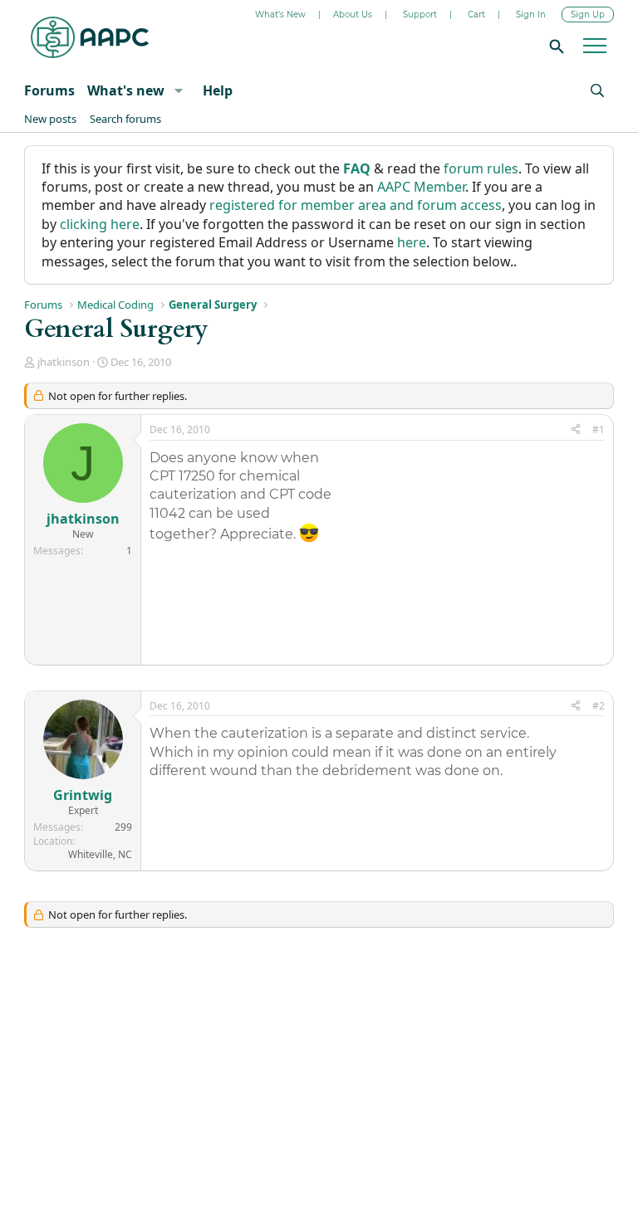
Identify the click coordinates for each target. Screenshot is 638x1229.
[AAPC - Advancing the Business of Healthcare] (90, 37)
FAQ (357, 168)
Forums (49, 90)
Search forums (125, 118)
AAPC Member (421, 187)
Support (420, 14)
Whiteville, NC (100, 854)
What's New (280, 14)
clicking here (100, 224)
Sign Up (588, 14)
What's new (125, 90)
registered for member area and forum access (355, 205)
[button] (178, 90)
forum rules (481, 168)
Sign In (531, 14)
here (411, 242)
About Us (352, 14)
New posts (50, 118)
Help (218, 90)
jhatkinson (63, 361)
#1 (598, 429)
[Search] (554, 46)
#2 (598, 706)
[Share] (575, 430)
